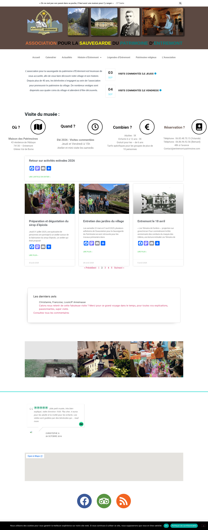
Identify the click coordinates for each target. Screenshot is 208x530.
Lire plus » (33, 255)
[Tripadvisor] (104, 501)
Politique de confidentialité (184, 525)
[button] (180, 3)
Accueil (36, 57)
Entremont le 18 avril (151, 221)
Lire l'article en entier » (40, 177)
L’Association (169, 57)
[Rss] (123, 501)
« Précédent (90, 267)
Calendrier (51, 57)
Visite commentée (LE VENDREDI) (138, 90)
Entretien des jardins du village (103, 221)
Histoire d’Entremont (88, 57)
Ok (166, 525)
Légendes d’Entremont (118, 57)
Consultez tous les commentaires (51, 312)
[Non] (203, 525)
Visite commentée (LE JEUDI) (136, 73)
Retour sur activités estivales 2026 (52, 160)
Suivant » (119, 267)
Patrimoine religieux (146, 57)
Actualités (67, 57)
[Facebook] (84, 501)
